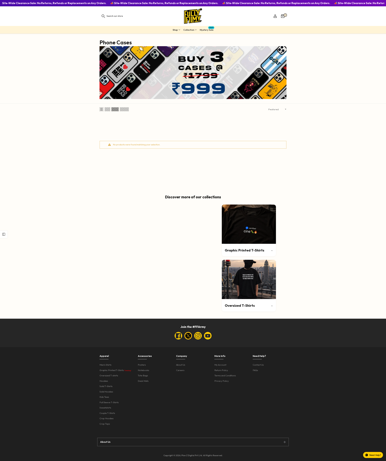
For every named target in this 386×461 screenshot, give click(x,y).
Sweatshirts (105, 407)
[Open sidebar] (4, 234)
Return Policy (221, 370)
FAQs (255, 370)
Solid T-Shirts (106, 386)
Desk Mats (143, 380)
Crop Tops (105, 423)
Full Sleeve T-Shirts (109, 402)
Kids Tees (104, 396)
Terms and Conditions (225, 375)
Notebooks (143, 370)
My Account (220, 364)
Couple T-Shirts (107, 413)
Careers (180, 370)
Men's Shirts (105, 364)
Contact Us (258, 364)
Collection (188, 29)
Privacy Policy (221, 380)
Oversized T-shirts (109, 375)
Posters (142, 364)
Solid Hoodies (106, 391)
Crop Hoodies (107, 418)
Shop (175, 29)
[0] (282, 16)
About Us (180, 364)
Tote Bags (143, 375)
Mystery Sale (207, 29)
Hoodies (104, 380)
